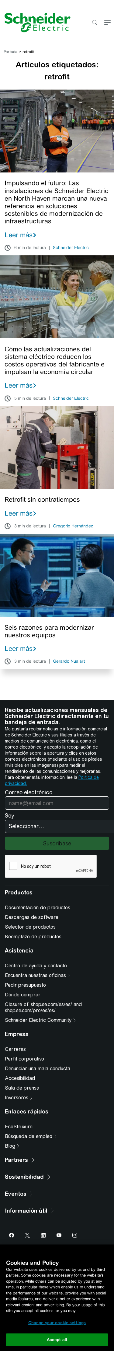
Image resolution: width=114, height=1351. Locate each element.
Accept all (57, 1339)
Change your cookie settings (57, 1322)
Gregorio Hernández (73, 526)
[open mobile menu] (107, 22)
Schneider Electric (71, 248)
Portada (10, 52)
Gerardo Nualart (69, 661)
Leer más (19, 235)
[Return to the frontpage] (35, 22)
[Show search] (94, 22)
